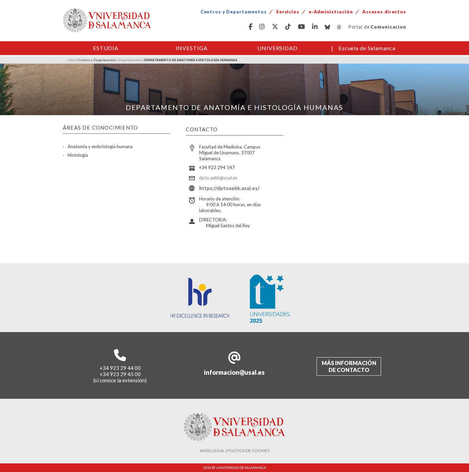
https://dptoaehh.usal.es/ (229, 188)
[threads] (339, 27)
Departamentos (130, 60)
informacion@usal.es (234, 372)
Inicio (72, 60)
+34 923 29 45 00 (120, 374)
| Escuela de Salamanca (363, 48)
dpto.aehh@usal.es (218, 177)
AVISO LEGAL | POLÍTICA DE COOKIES (235, 450)
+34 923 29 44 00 (120, 368)
